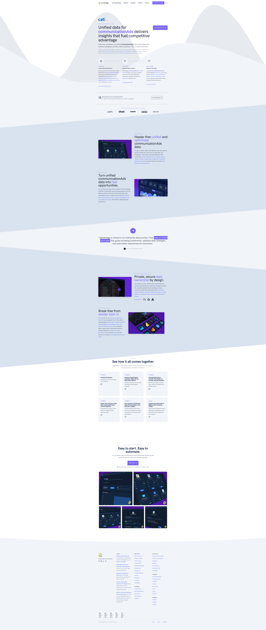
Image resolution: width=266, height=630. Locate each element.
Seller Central (138, 556)
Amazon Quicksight (120, 197)
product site (107, 53)
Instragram (137, 570)
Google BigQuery (102, 80)
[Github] (106, 561)
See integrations (126, 82)
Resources (155, 586)
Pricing (147, 3)
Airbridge (154, 570)
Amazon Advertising (145, 159)
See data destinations (104, 86)
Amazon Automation (157, 558)
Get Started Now (159, 27)
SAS (99, 199)
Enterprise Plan (108, 49)
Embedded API (156, 568)
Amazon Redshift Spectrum (110, 78)
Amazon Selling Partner (148, 157)
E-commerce (155, 565)
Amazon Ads (137, 561)
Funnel (127, 51)
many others (107, 199)
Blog (153, 599)
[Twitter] (99, 561)
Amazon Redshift (139, 292)
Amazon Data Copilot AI (122, 556)
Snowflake (110, 80)
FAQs (153, 591)
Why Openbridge (116, 3)
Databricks (109, 76)
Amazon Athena (108, 82)
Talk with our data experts (124, 53)
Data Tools (137, 593)
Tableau (153, 74)
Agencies (154, 561)
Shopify (143, 161)
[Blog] (103, 561)
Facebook (137, 578)
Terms (153, 622)
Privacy (159, 622)
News (153, 589)
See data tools (150, 84)
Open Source (137, 596)
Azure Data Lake (152, 294)
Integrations (137, 589)
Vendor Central (138, 558)
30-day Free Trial (158, 3)
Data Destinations (139, 591)
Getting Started (156, 579)
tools (114, 332)
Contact (154, 604)
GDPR (164, 622)
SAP (128, 197)
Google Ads (155, 159)
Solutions (133, 3)
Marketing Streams (139, 565)
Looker (148, 76)
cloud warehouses (144, 163)
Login (166, 3)
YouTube (136, 580)
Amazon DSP (137, 563)
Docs (153, 602)
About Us (154, 593)
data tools (158, 72)
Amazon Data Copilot (158, 556)
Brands (154, 563)
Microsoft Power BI (160, 74)
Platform (126, 3)
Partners (140, 3)
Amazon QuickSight (156, 76)
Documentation (156, 97)
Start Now (132, 463)
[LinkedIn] (101, 561)
